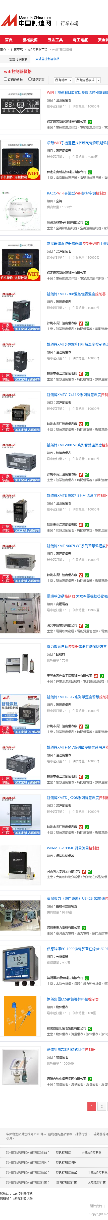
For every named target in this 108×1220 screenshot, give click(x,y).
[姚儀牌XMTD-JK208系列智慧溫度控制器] (20, 814)
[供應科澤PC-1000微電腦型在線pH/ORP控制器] (20, 965)
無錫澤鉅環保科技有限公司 (65, 978)
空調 (59, 201)
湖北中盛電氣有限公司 (62, 625)
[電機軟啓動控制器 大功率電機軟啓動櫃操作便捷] (20, 613)
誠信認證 (38, 79)
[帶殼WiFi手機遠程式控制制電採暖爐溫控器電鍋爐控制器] (20, 159)
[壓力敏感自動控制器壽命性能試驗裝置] (20, 663)
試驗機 (60, 654)
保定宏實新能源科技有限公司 (66, 122)
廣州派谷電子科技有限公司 (65, 222)
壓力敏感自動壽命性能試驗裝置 (77, 646)
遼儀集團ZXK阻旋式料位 (71, 1049)
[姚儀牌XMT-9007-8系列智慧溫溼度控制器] (20, 462)
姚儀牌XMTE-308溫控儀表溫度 (76, 293)
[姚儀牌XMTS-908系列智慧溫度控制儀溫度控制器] (20, 361)
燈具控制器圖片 (66, 1162)
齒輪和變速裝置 (66, 906)
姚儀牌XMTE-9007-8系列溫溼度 (77, 495)
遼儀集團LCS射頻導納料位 (73, 999)
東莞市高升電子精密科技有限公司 (69, 676)
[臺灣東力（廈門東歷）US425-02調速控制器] (20, 915)
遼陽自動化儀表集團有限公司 (66, 1028)
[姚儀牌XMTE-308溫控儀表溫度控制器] (20, 311)
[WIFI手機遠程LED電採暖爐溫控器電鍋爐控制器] (20, 109)
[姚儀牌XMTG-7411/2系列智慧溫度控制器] (20, 411)
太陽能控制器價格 (47, 59)
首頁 (9, 39)
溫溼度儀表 (63, 100)
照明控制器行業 (66, 1182)
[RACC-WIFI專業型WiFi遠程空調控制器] (20, 210)
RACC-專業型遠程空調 (76, 193)
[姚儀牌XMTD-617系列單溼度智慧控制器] (20, 713)
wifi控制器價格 (23, 1194)
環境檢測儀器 (65, 856)
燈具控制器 (63, 1152)
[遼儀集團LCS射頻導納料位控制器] (20, 1016)
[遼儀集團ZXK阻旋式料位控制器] (20, 1066)
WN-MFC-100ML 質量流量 (73, 848)
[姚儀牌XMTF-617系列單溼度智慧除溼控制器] (20, 764)
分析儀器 (62, 957)
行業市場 (70, 23)
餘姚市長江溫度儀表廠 (62, 323)
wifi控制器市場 (37, 49)
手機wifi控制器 (91, 1152)
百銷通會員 (15, 79)
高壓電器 (62, 604)
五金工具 (55, 39)
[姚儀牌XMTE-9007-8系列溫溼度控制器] (20, 512)
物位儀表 (62, 1007)
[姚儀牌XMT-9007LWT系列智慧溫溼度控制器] (20, 562)
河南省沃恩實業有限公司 (63, 871)
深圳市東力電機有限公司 (63, 928)
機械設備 (30, 39)
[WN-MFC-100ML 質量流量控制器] (20, 865)
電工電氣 (80, 39)
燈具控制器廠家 (66, 1172)
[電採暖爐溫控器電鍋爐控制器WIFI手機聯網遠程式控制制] (20, 260)
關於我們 (96, 1206)
